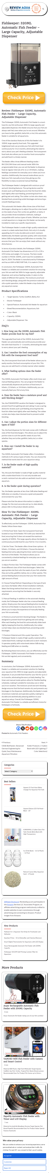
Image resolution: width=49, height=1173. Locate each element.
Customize (8, 1162)
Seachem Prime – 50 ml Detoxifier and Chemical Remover (23, 938)
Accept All (7, 1156)
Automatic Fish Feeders (19, 733)
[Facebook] (18, 728)
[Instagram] (45, 728)
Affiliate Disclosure (11, 902)
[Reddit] (27, 728)
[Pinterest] (32, 728)
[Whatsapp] (36, 728)
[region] (24, 1155)
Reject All (7, 1168)
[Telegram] (41, 728)
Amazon (10, 904)
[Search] (43, 9)
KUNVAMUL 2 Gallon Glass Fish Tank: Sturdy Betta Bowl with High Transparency (33, 832)
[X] (23, 728)
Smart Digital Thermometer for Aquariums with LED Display (23, 942)
